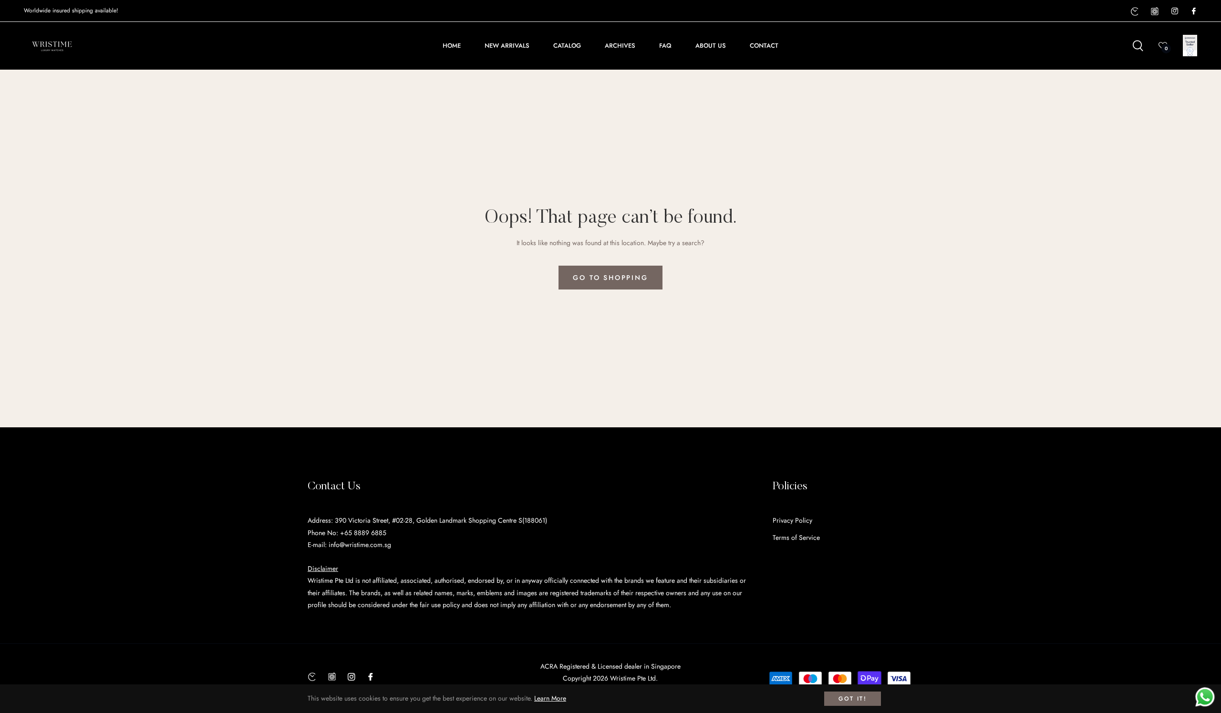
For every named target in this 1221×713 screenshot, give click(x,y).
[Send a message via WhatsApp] (1205, 697)
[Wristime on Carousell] (1154, 10)
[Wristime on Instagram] (1174, 10)
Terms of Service (796, 537)
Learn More (550, 698)
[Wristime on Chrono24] (1134, 10)
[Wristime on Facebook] (1193, 10)
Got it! (852, 698)
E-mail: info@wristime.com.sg (349, 544)
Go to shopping (610, 277)
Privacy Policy (792, 520)
